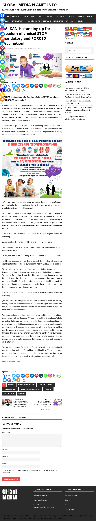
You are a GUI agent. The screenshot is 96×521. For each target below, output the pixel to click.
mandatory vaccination (30, 389)
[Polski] (75, 33)
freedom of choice (46, 385)
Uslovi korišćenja (71, 495)
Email (4, 456)
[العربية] (72, 33)
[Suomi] (69, 35)
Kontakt (67, 505)
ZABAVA (81, 16)
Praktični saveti (33, 21)
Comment (6, 432)
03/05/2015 (9, 49)
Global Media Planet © (57, 518)
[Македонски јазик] (84, 30)
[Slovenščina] (81, 30)
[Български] (87, 30)
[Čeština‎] (87, 33)
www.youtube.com (40, 500)
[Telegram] (18, 86)
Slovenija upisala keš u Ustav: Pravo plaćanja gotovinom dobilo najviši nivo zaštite (78, 110)
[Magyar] (90, 30)
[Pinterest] (36, 86)
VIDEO (89, 16)
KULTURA (71, 16)
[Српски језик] (78, 30)
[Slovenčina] (87, 35)
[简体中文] (90, 27)
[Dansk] (90, 33)
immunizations (10, 389)
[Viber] (9, 90)
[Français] (72, 27)
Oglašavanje (69, 509)
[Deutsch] (75, 27)
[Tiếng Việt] (90, 35)
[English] (66, 27)
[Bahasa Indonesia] (72, 35)
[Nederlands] (66, 33)
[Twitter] (14, 86)
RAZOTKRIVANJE (29, 16)
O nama (67, 500)
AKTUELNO (16, 16)
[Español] (69, 30)
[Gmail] (55, 86)
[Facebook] (2, 15)
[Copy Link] (2, 94)
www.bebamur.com (40, 495)
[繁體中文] (66, 30)
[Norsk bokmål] (78, 33)
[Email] (2, 80)
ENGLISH (80, 21)
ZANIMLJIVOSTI (17, 21)
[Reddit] (27, 86)
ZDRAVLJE (59, 16)
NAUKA (49, 16)
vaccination (9, 394)
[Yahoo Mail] (2, 90)
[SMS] (59, 86)
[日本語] (78, 35)
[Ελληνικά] (81, 27)
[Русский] (84, 27)
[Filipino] (66, 35)
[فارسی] (84, 35)
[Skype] (14, 90)
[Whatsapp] (46, 86)
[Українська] (81, 33)
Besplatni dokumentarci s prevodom (58, 21)
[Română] (69, 33)
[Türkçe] (87, 27)
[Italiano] (69, 27)
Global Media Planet (11, 361)
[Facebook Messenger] (5, 380)
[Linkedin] (32, 86)
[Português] (72, 30)
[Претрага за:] (79, 51)
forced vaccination (26, 385)
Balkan (11, 385)
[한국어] (81, 35)
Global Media (21, 49)
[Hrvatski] (75, 30)
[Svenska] (78, 27)
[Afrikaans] (84, 33)
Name (4, 450)
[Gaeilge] (75, 35)
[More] (18, 90)
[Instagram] (50, 86)
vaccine (21, 394)
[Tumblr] (41, 86)
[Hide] (1, 104)
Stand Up (48, 389)
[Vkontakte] (23, 86)
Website (5, 463)
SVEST (41, 16)
